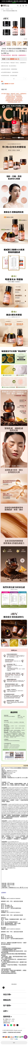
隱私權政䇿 (14, 984)
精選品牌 (7, 9)
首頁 (3, 9)
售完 (14, 1042)
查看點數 (14, 2)
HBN (12, 9)
